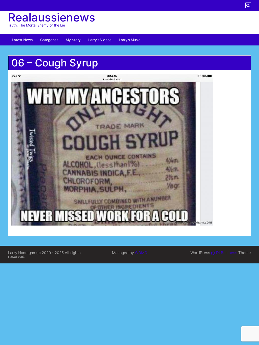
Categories (49, 40)
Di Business (226, 252)
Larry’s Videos (99, 40)
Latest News (22, 40)
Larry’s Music (129, 40)
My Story (73, 40)
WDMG (141, 252)
